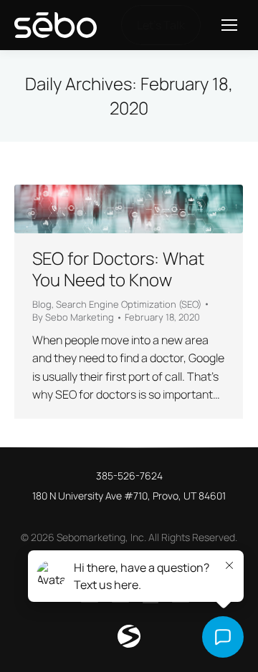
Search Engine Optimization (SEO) (128, 304)
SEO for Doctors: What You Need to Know (118, 268)
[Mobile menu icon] (229, 25)
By (73, 317)
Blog (42, 304)
